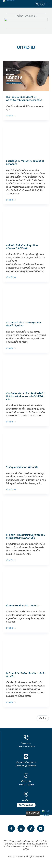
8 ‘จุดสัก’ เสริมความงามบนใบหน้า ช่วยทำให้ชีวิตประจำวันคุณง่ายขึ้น (25, 536)
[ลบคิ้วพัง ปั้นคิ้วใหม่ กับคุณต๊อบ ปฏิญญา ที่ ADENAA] (26, 224)
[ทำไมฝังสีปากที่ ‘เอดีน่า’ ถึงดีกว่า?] (26, 584)
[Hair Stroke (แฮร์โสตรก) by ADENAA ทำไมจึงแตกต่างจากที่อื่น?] (26, 76)
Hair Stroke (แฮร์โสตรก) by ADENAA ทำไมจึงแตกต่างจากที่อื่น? (24, 98)
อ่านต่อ (10, 115)
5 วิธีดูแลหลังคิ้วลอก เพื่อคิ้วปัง (22, 467)
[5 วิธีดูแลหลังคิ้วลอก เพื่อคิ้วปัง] (26, 446)
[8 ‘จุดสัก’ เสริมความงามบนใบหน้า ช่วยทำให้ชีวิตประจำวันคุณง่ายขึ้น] (26, 513)
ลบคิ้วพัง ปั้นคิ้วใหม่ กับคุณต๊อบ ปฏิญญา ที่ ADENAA (22, 247)
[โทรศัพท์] (42, 4)
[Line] (37, 4)
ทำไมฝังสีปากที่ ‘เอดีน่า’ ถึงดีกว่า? (23, 605)
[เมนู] (47, 3)
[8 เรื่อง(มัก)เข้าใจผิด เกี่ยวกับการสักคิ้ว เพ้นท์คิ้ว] (26, 652)
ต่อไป (41, 718)
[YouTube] (40, 828)
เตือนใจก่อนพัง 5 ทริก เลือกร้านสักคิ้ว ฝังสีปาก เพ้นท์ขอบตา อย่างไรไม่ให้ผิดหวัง (25, 396)
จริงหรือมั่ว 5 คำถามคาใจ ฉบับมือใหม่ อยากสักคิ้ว (25, 162)
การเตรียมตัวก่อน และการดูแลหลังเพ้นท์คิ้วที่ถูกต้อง (23, 324)
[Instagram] (21, 828)
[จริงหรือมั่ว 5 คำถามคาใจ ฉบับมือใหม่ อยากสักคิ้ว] (26, 140)
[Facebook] (11, 828)
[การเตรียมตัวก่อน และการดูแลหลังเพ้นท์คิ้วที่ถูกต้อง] (26, 301)
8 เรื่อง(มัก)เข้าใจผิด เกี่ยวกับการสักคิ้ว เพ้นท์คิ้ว (25, 675)
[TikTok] (31, 828)
